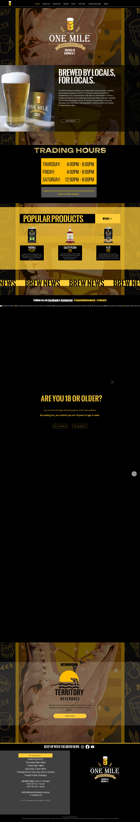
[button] (112, 382)
